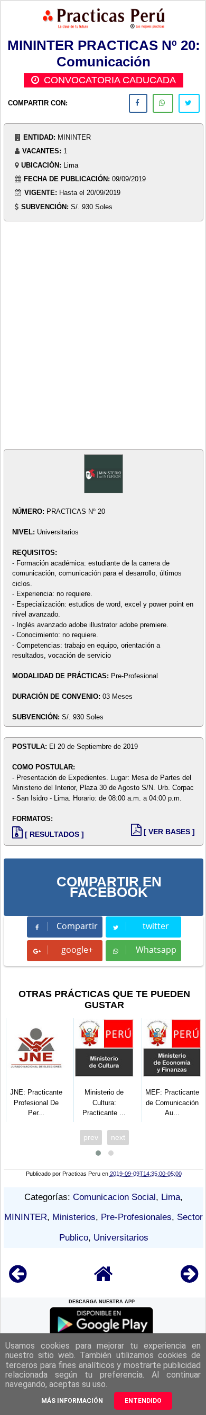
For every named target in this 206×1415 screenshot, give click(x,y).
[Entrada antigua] (189, 1279)
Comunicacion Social (114, 1197)
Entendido (143, 1400)
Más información (72, 1400)
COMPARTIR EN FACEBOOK (109, 887)
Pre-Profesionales (136, 1217)
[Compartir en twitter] (189, 103)
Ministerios (74, 1217)
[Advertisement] (103, 336)
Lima (170, 1197)
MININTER (25, 1217)
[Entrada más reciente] (17, 1279)
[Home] (103, 1279)
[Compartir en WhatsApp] (163, 103)
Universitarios (120, 1238)
